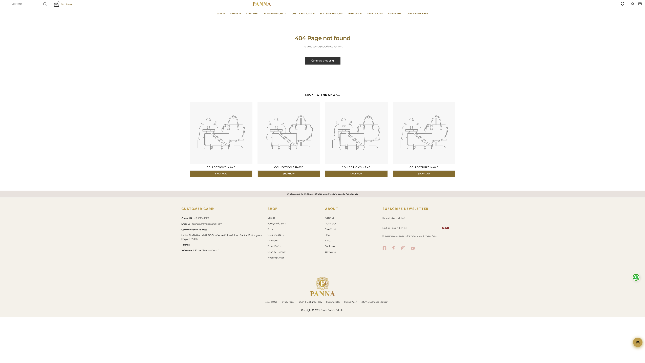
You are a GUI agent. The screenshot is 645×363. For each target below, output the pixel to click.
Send (445, 228)
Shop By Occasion (277, 252)
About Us (329, 217)
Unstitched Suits (276, 235)
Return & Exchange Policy (310, 302)
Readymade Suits (277, 223)
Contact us (330, 252)
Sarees (271, 217)
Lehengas (273, 240)
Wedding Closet (276, 257)
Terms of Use (416, 236)
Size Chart (330, 229)
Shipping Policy (333, 302)
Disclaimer (330, 246)
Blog (327, 235)
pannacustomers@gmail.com (207, 224)
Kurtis (270, 229)
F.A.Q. (328, 240)
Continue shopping (322, 60)
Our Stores (330, 223)
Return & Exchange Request (374, 302)
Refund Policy (350, 302)
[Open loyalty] (637, 342)
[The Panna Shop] (261, 3)
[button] (640, 4)
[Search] (28, 4)
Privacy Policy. (431, 236)
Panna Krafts (274, 246)
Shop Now (221, 173)
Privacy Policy (287, 302)
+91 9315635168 (201, 218)
